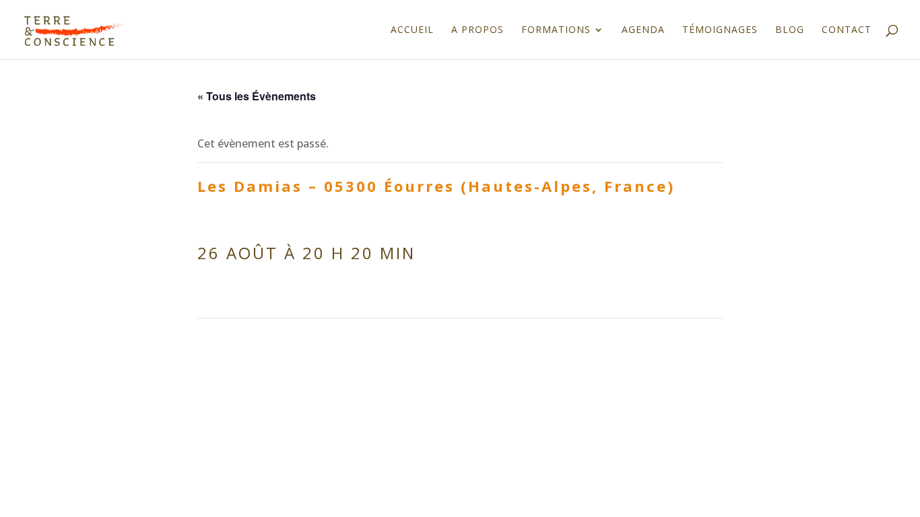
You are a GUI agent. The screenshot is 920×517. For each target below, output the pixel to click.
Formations (556, 30)
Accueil (412, 30)
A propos (477, 30)
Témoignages (720, 30)
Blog (789, 30)
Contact (847, 30)
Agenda (643, 30)
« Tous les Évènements (256, 96)
